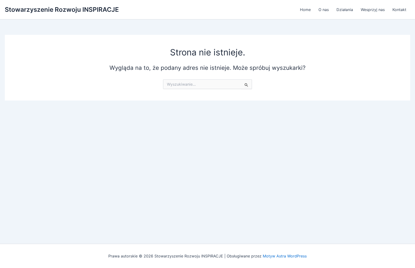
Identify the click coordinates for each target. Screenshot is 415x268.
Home (305, 9)
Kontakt (399, 9)
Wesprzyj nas (373, 9)
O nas (323, 9)
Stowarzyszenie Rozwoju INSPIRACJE (62, 9)
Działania (344, 9)
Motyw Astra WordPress (285, 256)
